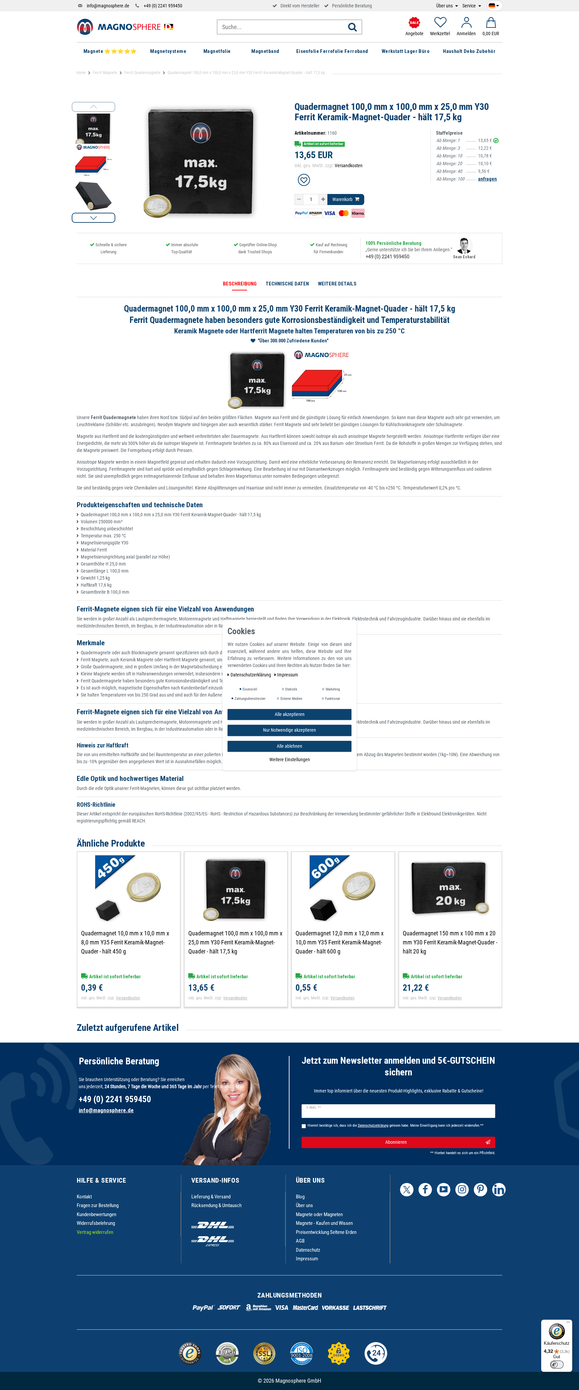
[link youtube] (443, 1189)
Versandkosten (349, 165)
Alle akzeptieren (290, 714)
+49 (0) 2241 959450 (163, 5)
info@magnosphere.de (108, 5)
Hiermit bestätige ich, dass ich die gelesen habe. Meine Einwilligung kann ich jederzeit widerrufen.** (396, 1125)
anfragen (487, 179)
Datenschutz (308, 1250)
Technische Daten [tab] (287, 284)
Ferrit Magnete (105, 72)
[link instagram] (462, 1189)
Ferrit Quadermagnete (142, 72)
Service (469, 6)
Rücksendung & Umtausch (216, 1205)
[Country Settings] (494, 4)
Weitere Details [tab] (337, 284)
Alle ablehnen (289, 746)
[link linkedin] (499, 1189)
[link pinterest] (480, 1189)
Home (81, 72)
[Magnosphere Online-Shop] (127, 26)
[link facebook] (425, 1189)
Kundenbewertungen (96, 1214)
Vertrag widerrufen (95, 1232)
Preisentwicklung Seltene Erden (326, 1232)
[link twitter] (406, 1189)
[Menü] (568, 1324)
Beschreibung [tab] (240, 284)
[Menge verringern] (299, 199)
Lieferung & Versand (211, 1197)
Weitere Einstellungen (289, 759)
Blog (300, 1197)
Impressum (307, 1259)
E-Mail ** (314, 1107)
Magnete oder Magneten (319, 1214)
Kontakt (84, 1197)
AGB (300, 1241)
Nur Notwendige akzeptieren (289, 730)
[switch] (557, 1365)
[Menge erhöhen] (323, 199)
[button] (93, 218)
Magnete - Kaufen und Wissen (324, 1223)
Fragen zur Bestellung (98, 1205)
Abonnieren (396, 1142)
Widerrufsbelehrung (96, 1223)
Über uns (445, 6)
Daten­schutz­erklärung (251, 674)
